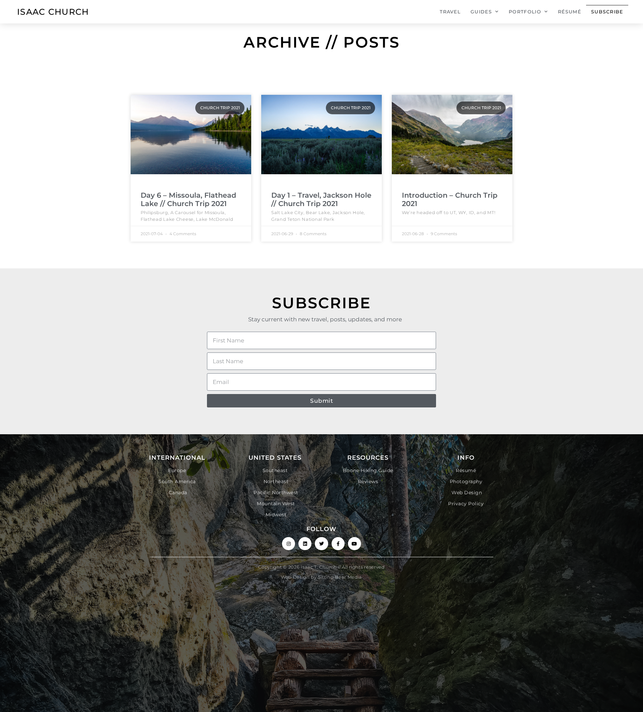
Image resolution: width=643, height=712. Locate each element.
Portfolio (525, 12)
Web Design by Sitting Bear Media (321, 577)
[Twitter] (321, 543)
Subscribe (607, 12)
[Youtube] (354, 543)
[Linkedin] (304, 543)
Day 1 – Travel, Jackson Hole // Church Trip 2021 (321, 199)
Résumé (569, 12)
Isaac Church (53, 12)
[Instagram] (288, 543)
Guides (481, 12)
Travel (450, 12)
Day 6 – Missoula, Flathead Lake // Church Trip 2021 (188, 199)
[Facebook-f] (338, 543)
